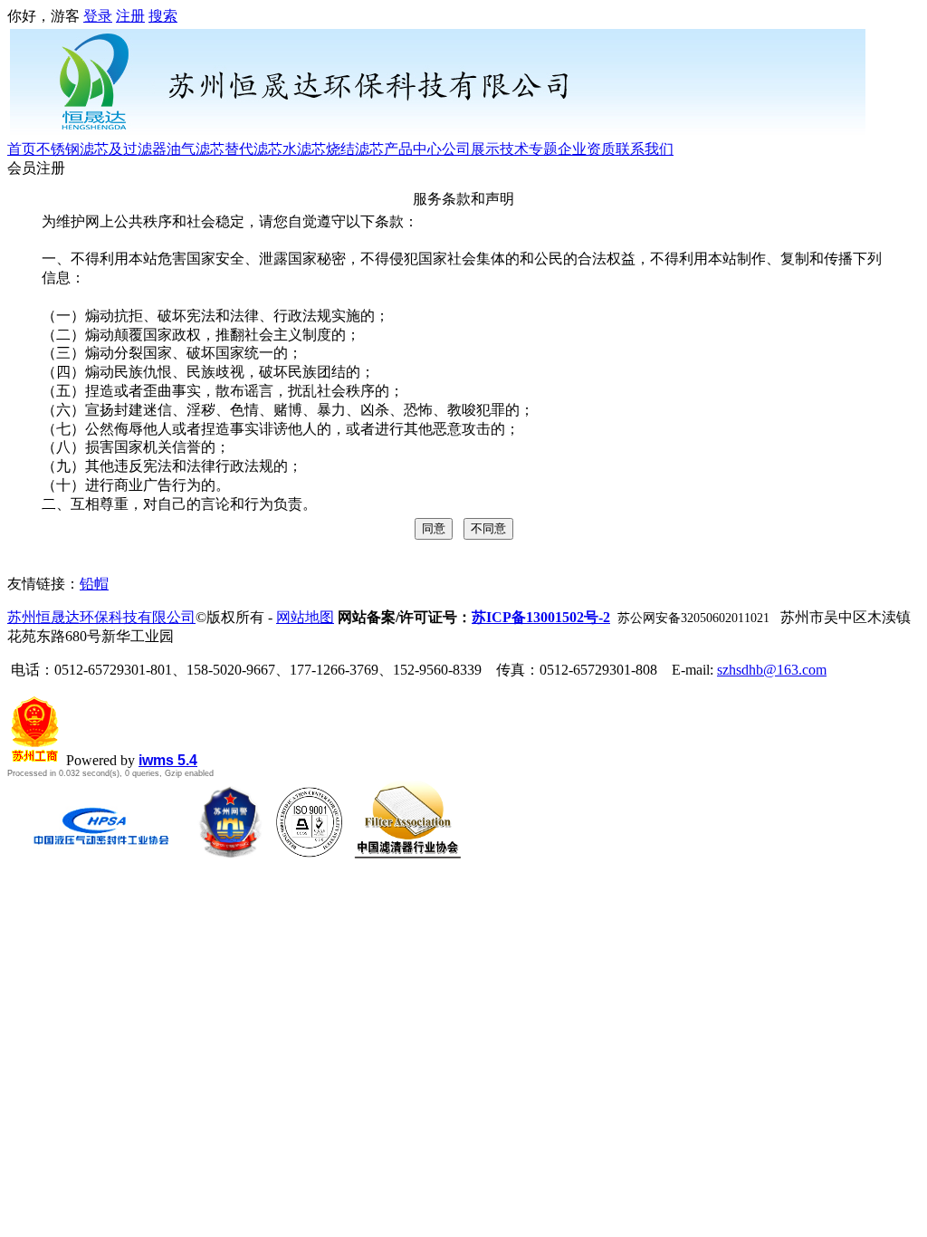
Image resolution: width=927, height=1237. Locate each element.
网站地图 (305, 617)
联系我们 (645, 149)
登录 (97, 16)
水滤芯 (304, 149)
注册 (130, 16)
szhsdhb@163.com (772, 669)
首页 (21, 149)
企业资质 (587, 149)
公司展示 (471, 149)
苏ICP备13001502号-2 (541, 617)
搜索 (162, 16)
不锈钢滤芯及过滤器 (101, 149)
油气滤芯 (196, 149)
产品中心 (413, 149)
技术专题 (529, 149)
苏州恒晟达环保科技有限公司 (101, 617)
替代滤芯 (253, 149)
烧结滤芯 (355, 149)
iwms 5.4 (168, 760)
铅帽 (94, 583)
